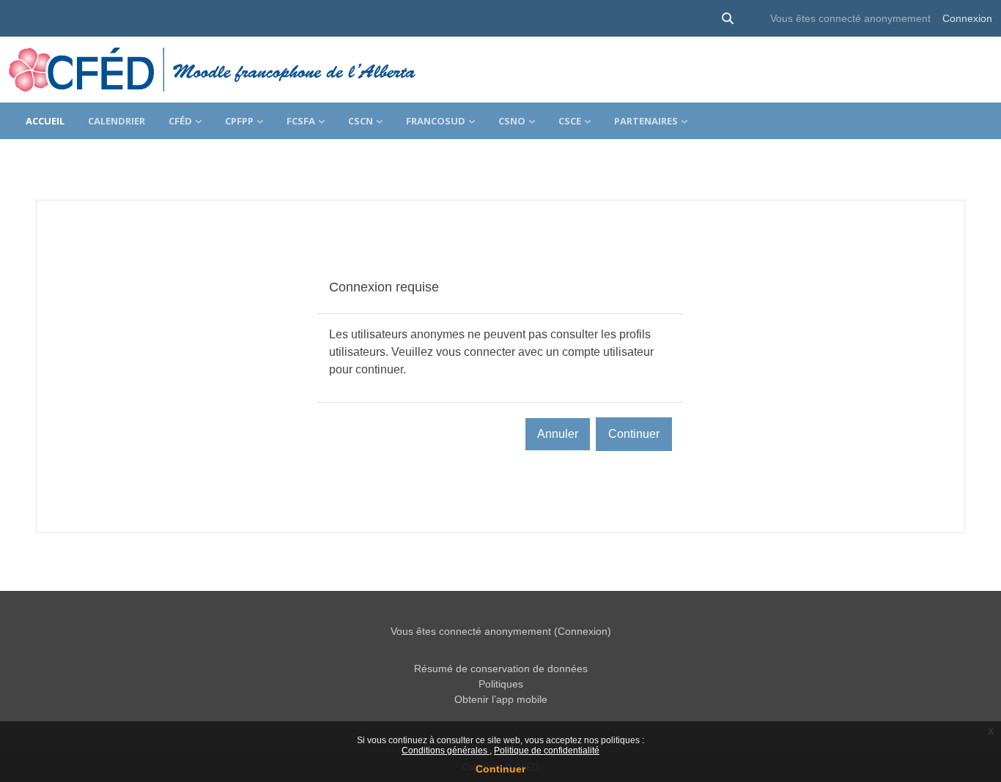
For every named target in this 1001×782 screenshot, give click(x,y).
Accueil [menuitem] (45, 120)
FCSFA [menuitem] (301, 120)
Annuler (557, 434)
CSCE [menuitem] (569, 120)
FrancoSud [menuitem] (435, 120)
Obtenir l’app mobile (500, 699)
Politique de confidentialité (546, 750)
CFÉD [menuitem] (180, 120)
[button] (727, 18)
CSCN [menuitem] (360, 120)
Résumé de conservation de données (501, 668)
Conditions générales (446, 750)
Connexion (967, 18)
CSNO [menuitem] (511, 120)
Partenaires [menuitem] (646, 120)
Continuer (500, 769)
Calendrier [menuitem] (116, 120)
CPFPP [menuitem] (239, 120)
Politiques (501, 684)
